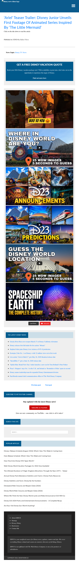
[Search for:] (39, 432)
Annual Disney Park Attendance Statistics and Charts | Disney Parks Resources (32, 476)
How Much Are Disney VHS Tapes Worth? (19, 461)
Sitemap (14, 520)
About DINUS (16, 518)
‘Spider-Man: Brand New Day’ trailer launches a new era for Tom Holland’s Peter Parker (39, 364)
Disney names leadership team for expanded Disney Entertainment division (34, 372)
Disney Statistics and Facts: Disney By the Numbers (22, 481)
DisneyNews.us (23, 557)
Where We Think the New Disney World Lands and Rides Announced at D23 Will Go (34, 496)
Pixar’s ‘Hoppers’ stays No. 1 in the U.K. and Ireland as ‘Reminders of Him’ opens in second (40, 368)
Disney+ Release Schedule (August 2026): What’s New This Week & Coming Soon (33, 451)
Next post (48, 385)
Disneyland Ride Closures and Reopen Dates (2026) (22, 486)
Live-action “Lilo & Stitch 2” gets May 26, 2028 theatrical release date (32, 357)
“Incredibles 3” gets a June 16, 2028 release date (25, 361)
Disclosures (15, 526)
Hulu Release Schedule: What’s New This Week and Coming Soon (27, 456)
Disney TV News (21, 52)
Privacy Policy (16, 523)
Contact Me (15, 528)
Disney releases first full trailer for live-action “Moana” (27, 345)
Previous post (36, 385)
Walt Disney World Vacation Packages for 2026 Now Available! (26, 466)
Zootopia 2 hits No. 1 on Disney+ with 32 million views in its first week (33, 353)
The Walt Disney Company (36, 547)
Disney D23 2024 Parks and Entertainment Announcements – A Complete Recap (33, 501)
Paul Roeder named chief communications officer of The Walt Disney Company (36, 376)
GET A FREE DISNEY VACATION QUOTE (39, 65)
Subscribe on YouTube (39, 407)
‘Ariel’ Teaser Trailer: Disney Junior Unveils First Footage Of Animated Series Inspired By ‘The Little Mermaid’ (38, 22)
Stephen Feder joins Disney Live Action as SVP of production (30, 349)
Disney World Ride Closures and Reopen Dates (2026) (23, 491)
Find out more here (39, 78)
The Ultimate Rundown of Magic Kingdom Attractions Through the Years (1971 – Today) (35, 471)
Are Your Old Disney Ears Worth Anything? (19, 506)
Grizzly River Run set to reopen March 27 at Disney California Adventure (34, 341)
